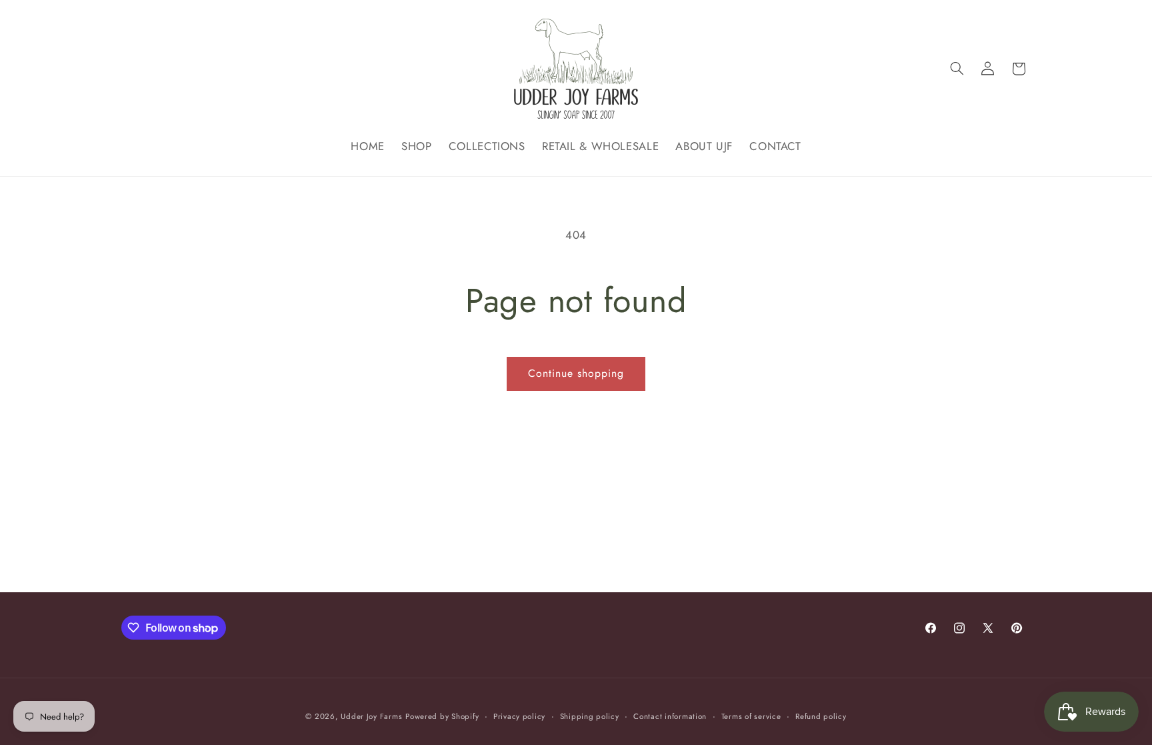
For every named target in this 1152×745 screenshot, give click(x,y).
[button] (956, 68)
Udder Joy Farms (371, 716)
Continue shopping (576, 373)
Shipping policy (589, 716)
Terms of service (751, 716)
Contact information (670, 716)
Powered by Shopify (442, 716)
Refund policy (821, 716)
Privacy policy (519, 716)
